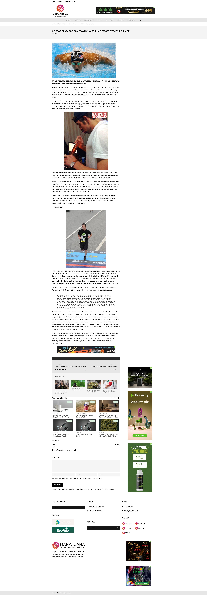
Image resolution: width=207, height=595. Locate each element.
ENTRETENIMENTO (88, 20)
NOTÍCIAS (68, 20)
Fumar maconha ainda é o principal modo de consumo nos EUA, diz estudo (61, 392)
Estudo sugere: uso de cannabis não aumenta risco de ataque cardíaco (109, 391)
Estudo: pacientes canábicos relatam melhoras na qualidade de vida (93, 391)
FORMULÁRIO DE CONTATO (95, 507)
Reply (118, 444)
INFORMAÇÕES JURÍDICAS (130, 511)
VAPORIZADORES (131, 20)
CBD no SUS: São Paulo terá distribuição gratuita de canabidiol (77, 390)
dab (113, 317)
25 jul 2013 (54, 33)
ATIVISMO (120, 20)
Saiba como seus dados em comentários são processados (97, 489)
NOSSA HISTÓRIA (127, 507)
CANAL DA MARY (109, 20)
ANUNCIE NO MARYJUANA (95, 511)
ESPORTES (64, 23)
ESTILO (98, 20)
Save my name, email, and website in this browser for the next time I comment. (78, 479)
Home (53, 23)
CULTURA (77, 20)
